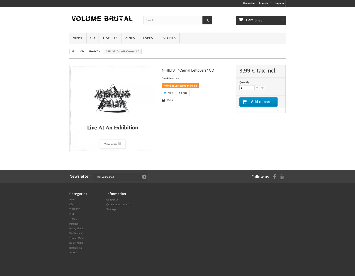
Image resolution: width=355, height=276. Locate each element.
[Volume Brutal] (103, 19)
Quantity (244, 82)
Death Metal (76, 233)
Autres (73, 252)
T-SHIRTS (110, 38)
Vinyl (78, 38)
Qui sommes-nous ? (118, 204)
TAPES (148, 38)
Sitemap (111, 209)
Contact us (249, 3)
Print (170, 100)
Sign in (279, 3)
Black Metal (75, 247)
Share (183, 92)
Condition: (168, 78)
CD (92, 38)
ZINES (130, 38)
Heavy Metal (76, 228)
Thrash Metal (76, 238)
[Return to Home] (73, 51)
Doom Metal (76, 243)
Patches (168, 38)
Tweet (169, 92)
